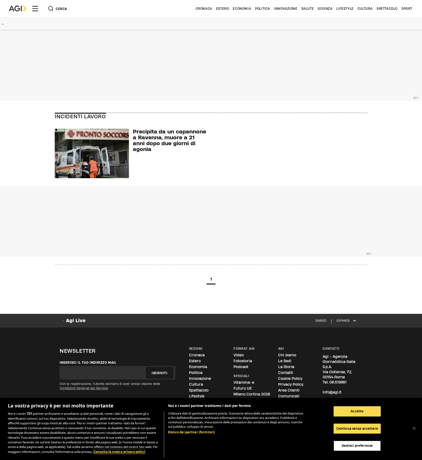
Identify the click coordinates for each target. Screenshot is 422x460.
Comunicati (288, 396)
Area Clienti (288, 390)
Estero (222, 8)
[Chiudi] (414, 428)
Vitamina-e (243, 382)
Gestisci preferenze (357, 446)
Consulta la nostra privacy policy (119, 451)
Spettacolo (387, 8)
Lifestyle (344, 8)
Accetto (357, 411)
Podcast (240, 366)
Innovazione (285, 8)
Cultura (365, 8)
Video (238, 355)
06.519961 (338, 382)
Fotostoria (242, 361)
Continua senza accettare (357, 428)
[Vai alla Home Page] (17, 8)
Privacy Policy (290, 384)
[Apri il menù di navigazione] (35, 8)
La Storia (286, 366)
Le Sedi (284, 361)
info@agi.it (332, 392)
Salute (307, 8)
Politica (262, 8)
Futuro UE (242, 388)
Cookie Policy (290, 378)
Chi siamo (287, 355)
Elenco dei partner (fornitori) (191, 432)
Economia (242, 8)
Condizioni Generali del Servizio (84, 388)
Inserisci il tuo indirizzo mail (88, 362)
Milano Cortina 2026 (251, 394)
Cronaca (204, 8)
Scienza (325, 8)
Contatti (285, 372)
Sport (406, 8)
